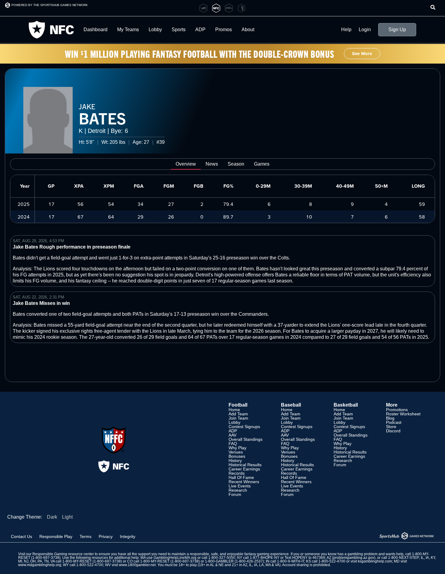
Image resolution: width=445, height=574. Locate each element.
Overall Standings (245, 439)
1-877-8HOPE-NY (264, 558)
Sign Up (397, 29)
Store (391, 426)
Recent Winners (244, 481)
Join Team (238, 418)
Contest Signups (244, 426)
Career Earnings (244, 469)
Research (238, 490)
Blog (390, 418)
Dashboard (95, 29)
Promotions (397, 409)
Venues (236, 452)
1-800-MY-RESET (77, 561)
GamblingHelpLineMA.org (174, 558)
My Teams (128, 29)
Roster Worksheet (403, 413)
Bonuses (237, 456)
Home (234, 409)
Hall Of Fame (241, 477)
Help (346, 29)
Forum (235, 494)
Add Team (238, 413)
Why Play (237, 447)
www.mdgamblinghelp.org (39, 565)
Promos (223, 29)
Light (67, 517)
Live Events (240, 485)
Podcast (393, 422)
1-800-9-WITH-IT (290, 561)
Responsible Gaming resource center (63, 554)
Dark (52, 517)
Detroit (97, 130)
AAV (232, 435)
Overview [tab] (186, 164)
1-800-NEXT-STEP (403, 558)
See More (362, 53)
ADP (233, 430)
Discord (393, 430)
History (235, 460)
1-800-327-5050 (221, 558)
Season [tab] (236, 164)
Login (365, 29)
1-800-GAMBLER (219, 561)
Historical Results (245, 464)
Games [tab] (261, 164)
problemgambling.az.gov (353, 558)
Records (237, 473)
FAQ (233, 443)
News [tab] (212, 164)
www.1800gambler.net (137, 565)
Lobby (155, 29)
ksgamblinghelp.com (375, 561)
